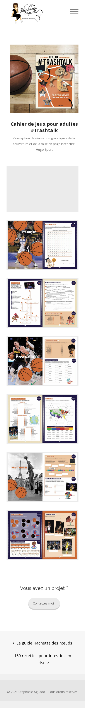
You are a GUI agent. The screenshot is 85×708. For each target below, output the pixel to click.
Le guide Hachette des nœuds (44, 643)
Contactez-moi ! (44, 603)
